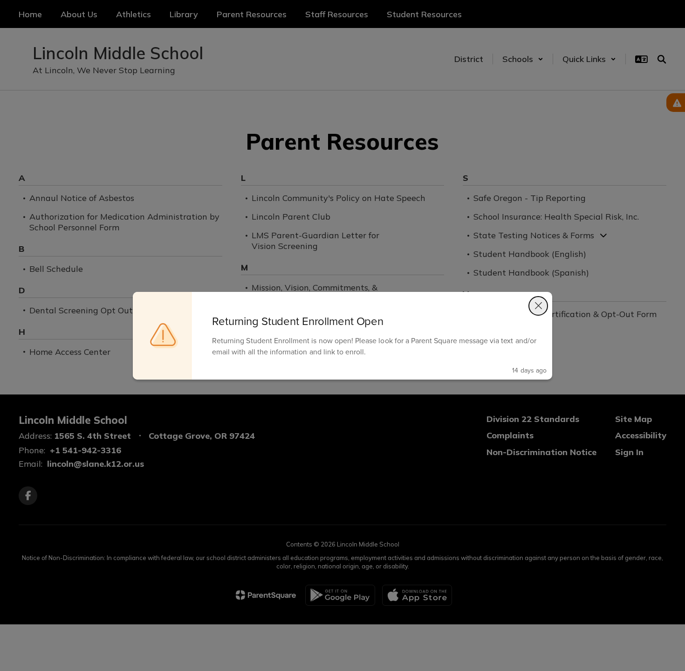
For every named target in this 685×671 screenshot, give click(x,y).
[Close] (538, 306)
